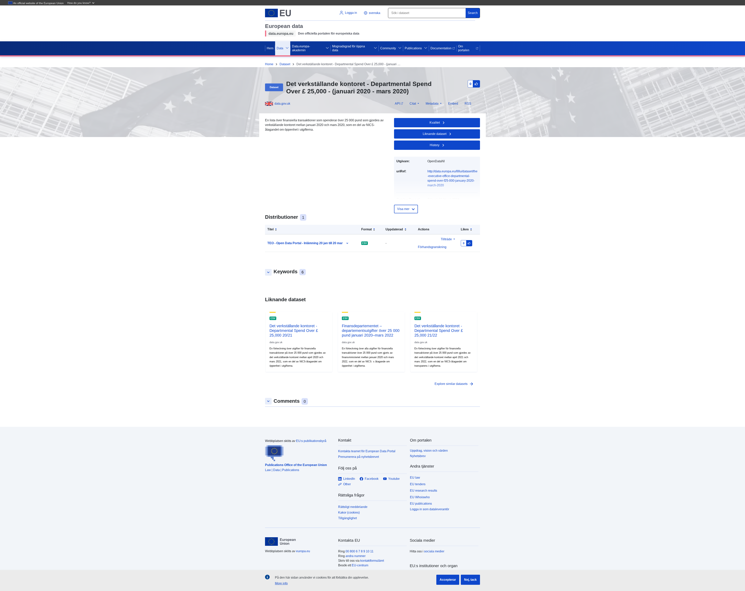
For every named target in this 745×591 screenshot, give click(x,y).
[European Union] (299, 541)
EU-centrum (360, 565)
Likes (465, 229)
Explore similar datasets (454, 384)
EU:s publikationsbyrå (311, 441)
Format (366, 229)
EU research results (423, 490)
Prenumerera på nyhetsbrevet (358, 456)
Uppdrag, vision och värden (429, 450)
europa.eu (303, 551)
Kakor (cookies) (349, 512)
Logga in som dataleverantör (429, 509)
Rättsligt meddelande (352, 507)
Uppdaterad (394, 229)
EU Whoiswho (420, 497)
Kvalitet (435, 122)
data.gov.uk (282, 103)
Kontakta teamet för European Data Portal (366, 451)
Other (347, 484)
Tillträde (446, 239)
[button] (81, 2)
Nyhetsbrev (418, 456)
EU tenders (417, 484)
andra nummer (356, 556)
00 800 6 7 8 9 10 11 (359, 551)
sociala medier (434, 551)
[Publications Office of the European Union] (299, 452)
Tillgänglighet (347, 518)
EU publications (421, 503)
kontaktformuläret (372, 560)
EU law (415, 477)
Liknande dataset (434, 133)
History (434, 145)
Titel (270, 229)
